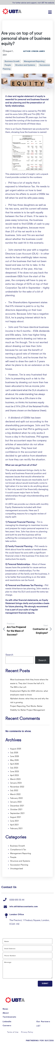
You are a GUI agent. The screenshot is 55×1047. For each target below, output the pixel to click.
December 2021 (17, 805)
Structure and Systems (25, 65)
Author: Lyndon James (34, 51)
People (8, 65)
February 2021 (16, 828)
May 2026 (14, 759)
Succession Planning (19, 864)
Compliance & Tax (18, 849)
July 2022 (14, 790)
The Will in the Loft (18, 686)
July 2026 (14, 752)
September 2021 (17, 813)
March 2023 (15, 778)
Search (9, 654)
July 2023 (14, 767)
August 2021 (15, 816)
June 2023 (14, 771)
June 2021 (14, 820)
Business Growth (12, 61)
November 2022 (17, 786)
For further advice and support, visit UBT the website (33, 2)
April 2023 (14, 775)
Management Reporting (34, 61)
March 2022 (15, 794)
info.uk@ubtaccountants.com (23, 907)
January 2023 (16, 782)
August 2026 (15, 748)
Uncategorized (16, 868)
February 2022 (16, 797)
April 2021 (14, 824)
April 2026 (14, 763)
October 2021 (16, 809)
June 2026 (14, 756)
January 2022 (16, 801)
